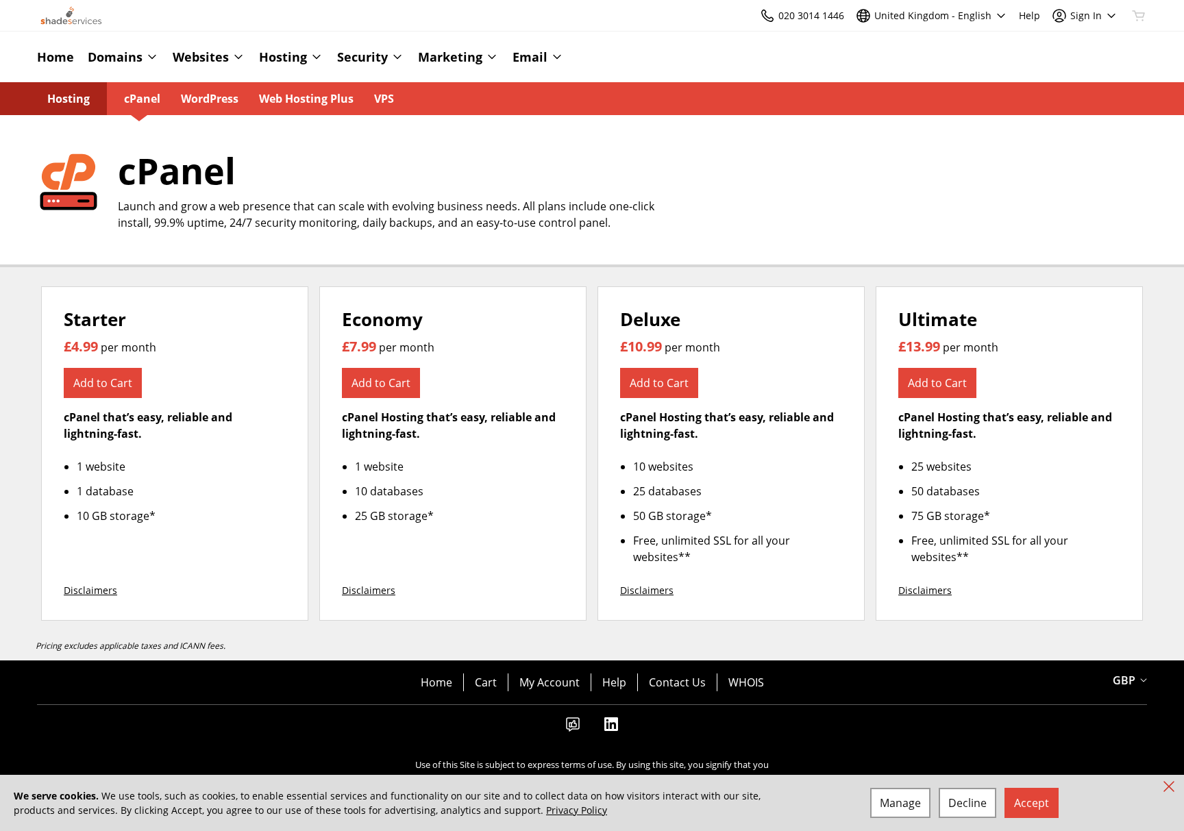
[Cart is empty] (1139, 16)
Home (436, 682)
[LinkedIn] (611, 728)
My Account (549, 682)
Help (614, 682)
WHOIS (746, 682)
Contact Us (677, 682)
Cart (486, 682)
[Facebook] (573, 728)
